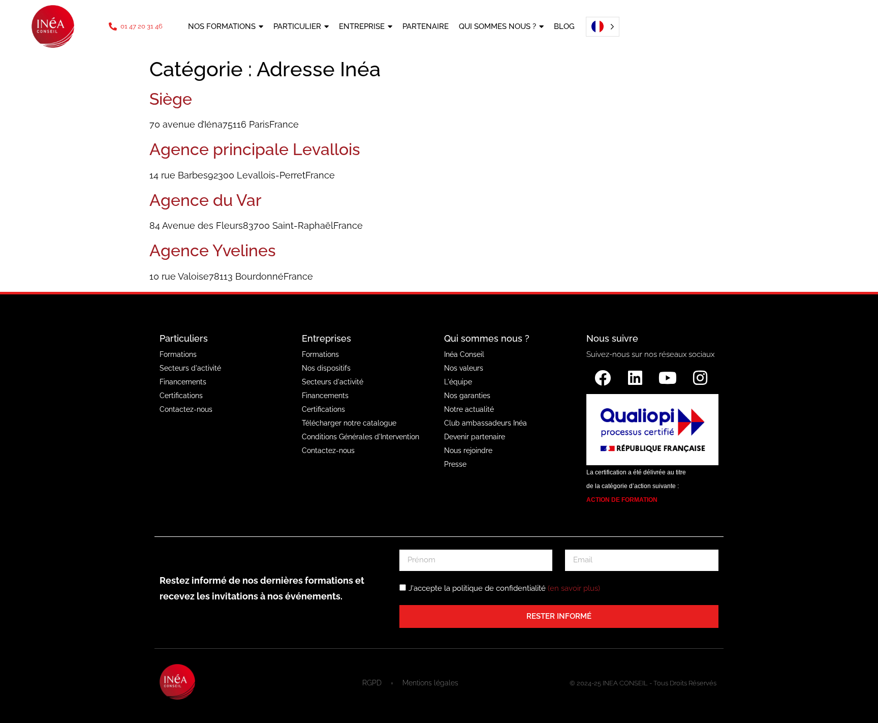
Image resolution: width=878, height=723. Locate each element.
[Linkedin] (635, 378)
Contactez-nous (186, 409)
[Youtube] (667, 378)
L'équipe (458, 382)
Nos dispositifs (326, 368)
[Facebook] (602, 378)
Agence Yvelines (212, 250)
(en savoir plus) (574, 587)
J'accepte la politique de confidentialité (504, 587)
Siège (170, 98)
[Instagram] (700, 378)
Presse (455, 464)
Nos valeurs (463, 368)
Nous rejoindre (468, 450)
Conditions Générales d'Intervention (360, 437)
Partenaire (425, 26)
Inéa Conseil (464, 354)
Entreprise (362, 26)
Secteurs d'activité (190, 368)
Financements (183, 382)
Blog (564, 26)
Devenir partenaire (474, 437)
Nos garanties (467, 395)
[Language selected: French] (599, 27)
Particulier (297, 26)
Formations (178, 354)
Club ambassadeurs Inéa (485, 423)
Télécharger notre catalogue (349, 423)
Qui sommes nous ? (497, 26)
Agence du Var (205, 200)
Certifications (181, 395)
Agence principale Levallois (254, 149)
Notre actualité (469, 409)
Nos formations (222, 26)
